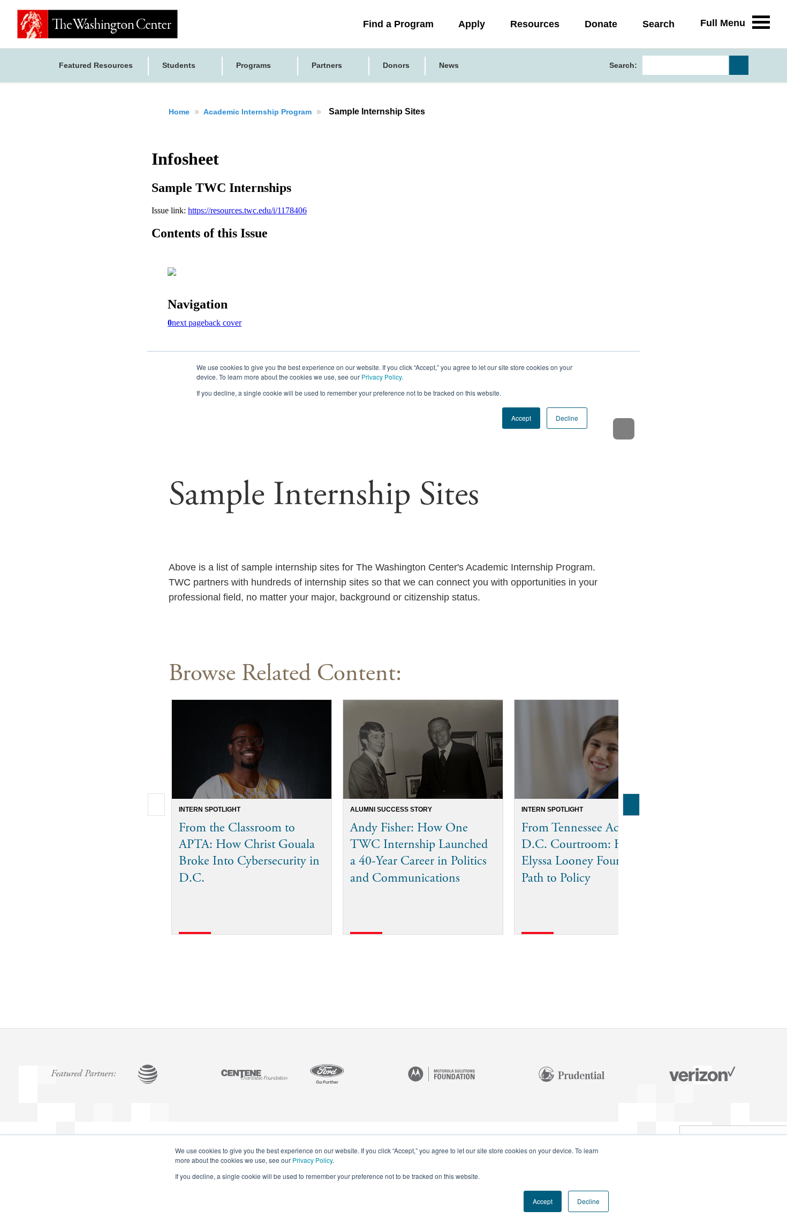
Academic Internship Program (258, 111)
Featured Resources (96, 65)
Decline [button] (588, 1201)
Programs (254, 65)
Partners (328, 65)
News (449, 65)
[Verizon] (702, 1075)
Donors (396, 65)
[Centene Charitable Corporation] (254, 1075)
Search (658, 24)
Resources (534, 24)
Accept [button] (543, 1201)
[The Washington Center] (97, 24)
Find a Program (398, 24)
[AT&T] (148, 1075)
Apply (471, 24)
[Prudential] (572, 1075)
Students (180, 65)
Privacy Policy (312, 1160)
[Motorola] (441, 1075)
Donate (601, 24)
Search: (623, 65)
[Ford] (327, 1075)
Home (180, 111)
